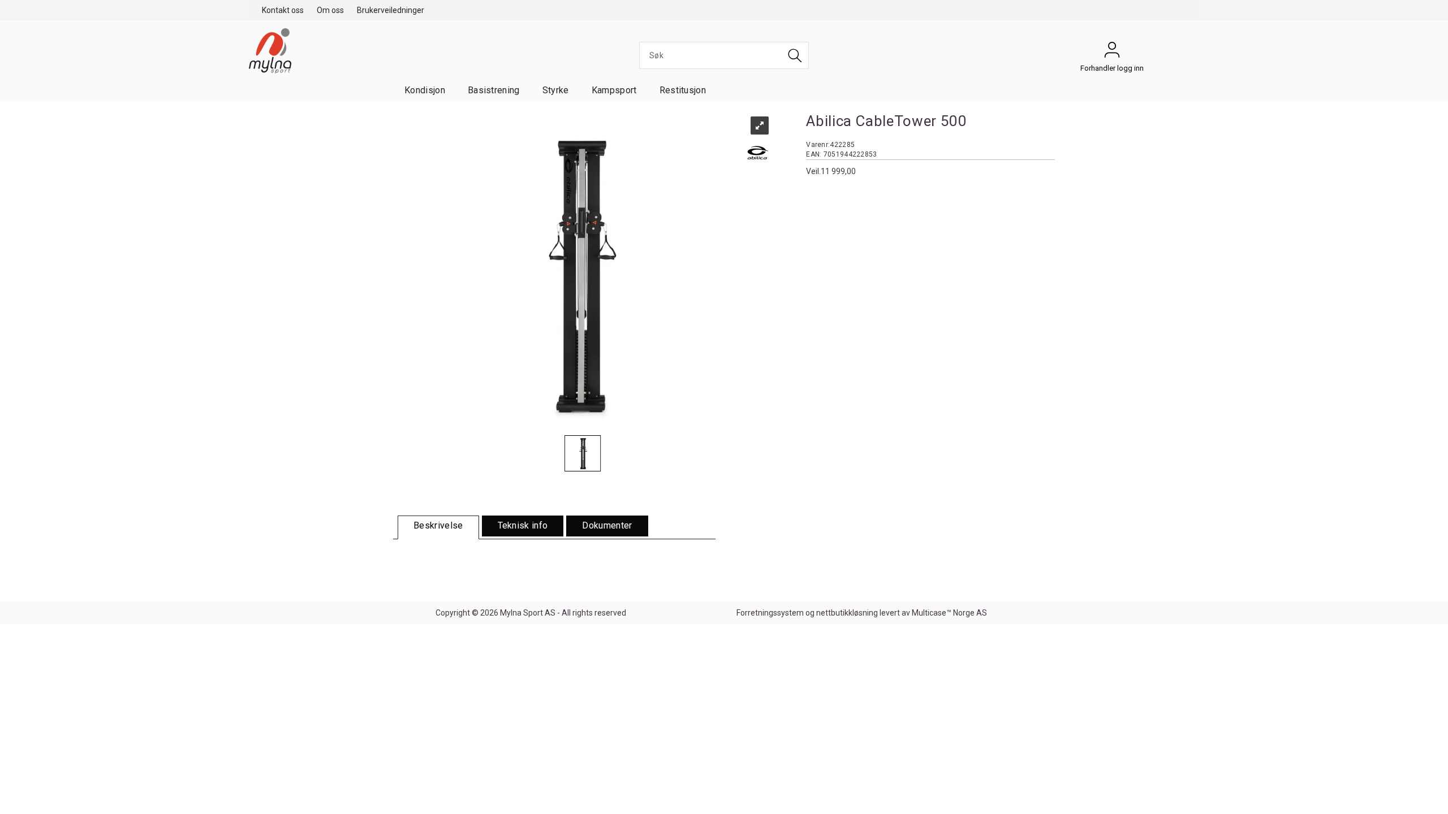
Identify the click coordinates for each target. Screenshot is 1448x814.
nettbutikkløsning (847, 612)
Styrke (555, 90)
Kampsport (614, 90)
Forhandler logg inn (1112, 52)
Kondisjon (424, 90)
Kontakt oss (283, 10)
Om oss (330, 10)
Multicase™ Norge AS (949, 612)
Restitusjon (683, 90)
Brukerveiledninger (390, 10)
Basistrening (494, 90)
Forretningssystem (770, 612)
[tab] (438, 527)
